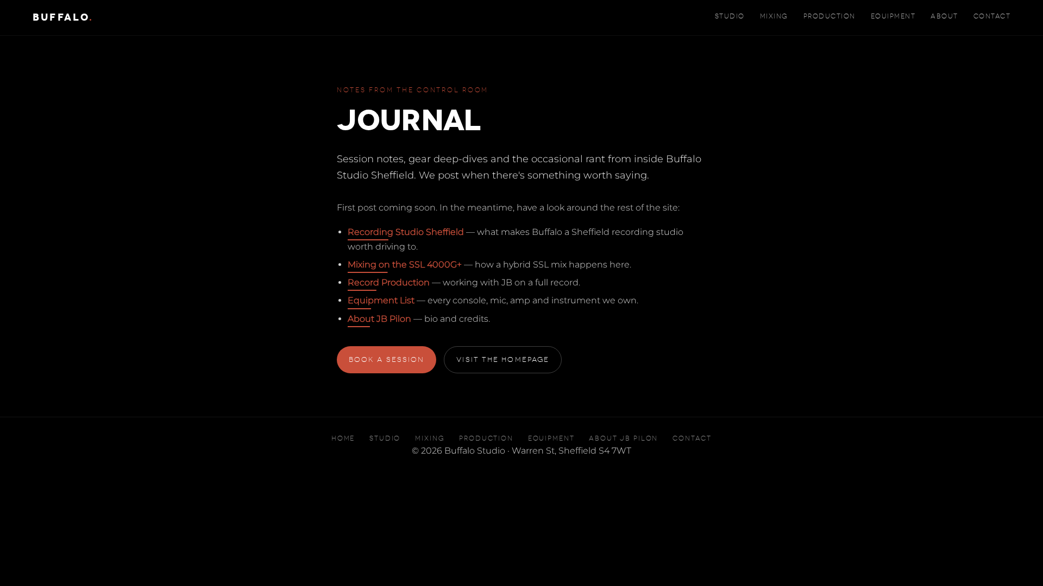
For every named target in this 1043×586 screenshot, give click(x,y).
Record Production (389, 282)
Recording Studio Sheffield (406, 232)
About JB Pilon (379, 319)
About (944, 16)
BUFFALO (63, 17)
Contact (991, 16)
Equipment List (381, 300)
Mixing (774, 16)
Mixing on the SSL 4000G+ (405, 264)
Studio (730, 16)
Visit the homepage (502, 359)
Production (829, 16)
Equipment (893, 16)
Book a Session (386, 359)
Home (343, 438)
